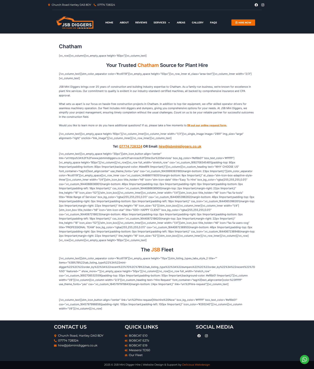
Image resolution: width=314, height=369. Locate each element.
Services (160, 22)
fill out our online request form (206, 125)
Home (109, 22)
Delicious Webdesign (196, 364)
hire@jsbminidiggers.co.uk (180, 146)
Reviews (141, 22)
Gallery (197, 22)
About (124, 22)
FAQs (213, 22)
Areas (181, 22)
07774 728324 (130, 146)
